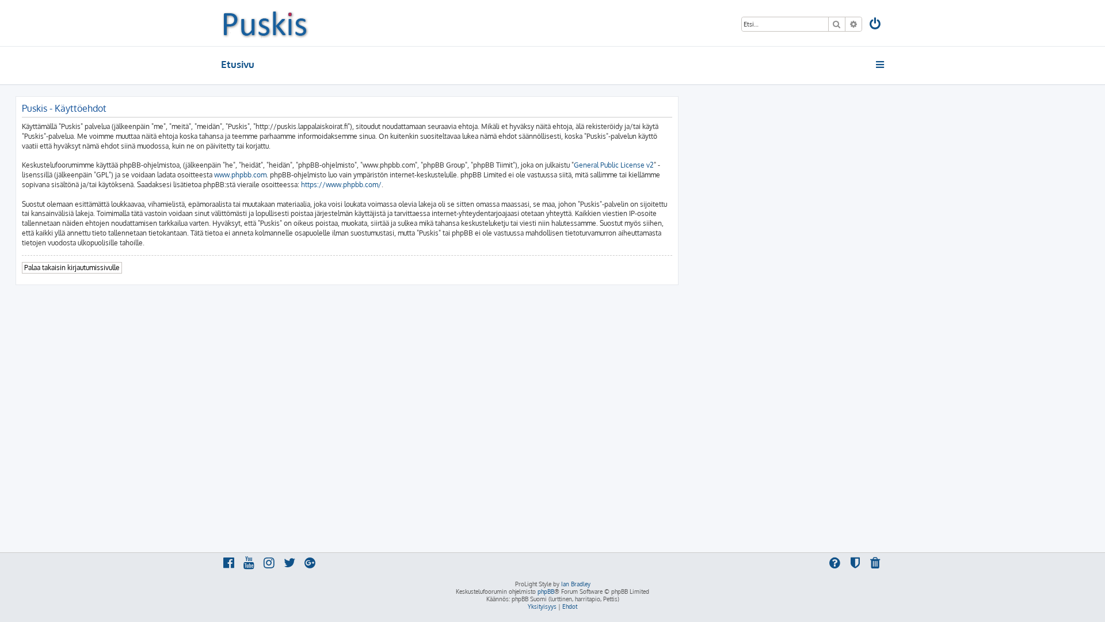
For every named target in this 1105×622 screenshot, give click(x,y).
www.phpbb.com (240, 174)
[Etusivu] (265, 23)
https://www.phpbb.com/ (341, 184)
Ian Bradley (575, 584)
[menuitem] (876, 25)
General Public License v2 (614, 165)
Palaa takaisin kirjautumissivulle (72, 267)
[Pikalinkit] (881, 64)
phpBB (546, 591)
